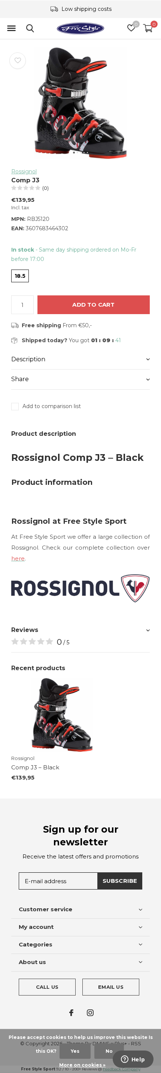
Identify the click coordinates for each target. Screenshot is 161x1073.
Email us (110, 987)
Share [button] (20, 379)
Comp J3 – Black (35, 767)
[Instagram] (90, 1012)
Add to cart (93, 304)
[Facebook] (71, 1012)
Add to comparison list (51, 406)
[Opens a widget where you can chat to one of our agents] (133, 1060)
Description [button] (28, 359)
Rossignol (24, 171)
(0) (45, 188)
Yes (75, 1051)
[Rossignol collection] (80, 588)
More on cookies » (82, 1065)
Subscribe (120, 880)
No (109, 1051)
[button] (11, 28)
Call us (47, 987)
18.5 (20, 276)
